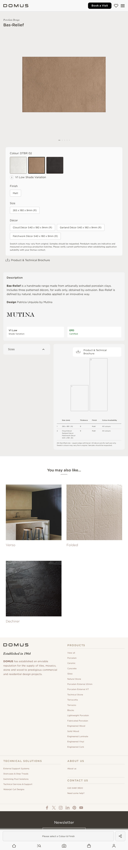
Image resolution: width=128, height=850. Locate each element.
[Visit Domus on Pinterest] (74, 807)
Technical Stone (75, 694)
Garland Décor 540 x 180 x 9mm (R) (81, 227)
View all (71, 653)
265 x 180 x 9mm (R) (25, 210)
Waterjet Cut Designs (13, 789)
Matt (15, 193)
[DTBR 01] (18, 165)
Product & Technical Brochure (30, 260)
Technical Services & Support (17, 784)
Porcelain (71, 658)
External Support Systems (16, 768)
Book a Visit (100, 5)
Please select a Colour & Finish (58, 836)
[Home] (15, 5)
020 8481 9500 (75, 788)
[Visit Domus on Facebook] (47, 807)
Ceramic (71, 663)
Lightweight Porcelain (78, 715)
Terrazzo (71, 705)
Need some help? (75, 793)
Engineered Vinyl (75, 741)
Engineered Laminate (77, 736)
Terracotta (72, 699)
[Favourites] (116, 5)
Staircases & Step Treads (15, 773)
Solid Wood (73, 731)
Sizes (11, 349)
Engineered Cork (75, 747)
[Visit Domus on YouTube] (81, 808)
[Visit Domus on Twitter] (54, 807)
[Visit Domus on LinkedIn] (67, 807)
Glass (69, 673)
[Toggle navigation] (123, 5)
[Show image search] (64, 846)
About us (71, 768)
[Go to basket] (89, 846)
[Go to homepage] (14, 846)
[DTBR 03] (54, 165)
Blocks (70, 710)
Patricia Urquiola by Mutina (34, 302)
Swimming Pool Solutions (15, 779)
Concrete (71, 668)
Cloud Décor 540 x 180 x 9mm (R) (32, 227)
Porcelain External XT (78, 689)
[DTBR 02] (36, 165)
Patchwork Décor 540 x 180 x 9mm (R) (35, 236)
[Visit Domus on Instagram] (61, 807)
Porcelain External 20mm (79, 684)
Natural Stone (74, 679)
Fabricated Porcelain (77, 720)
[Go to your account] (114, 846)
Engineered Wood (76, 726)
